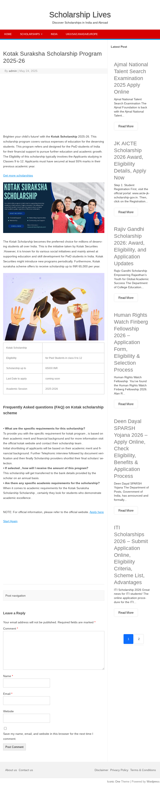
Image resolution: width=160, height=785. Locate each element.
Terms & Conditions (143, 770)
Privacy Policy (119, 770)
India (54, 34)
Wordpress (153, 781)
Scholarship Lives (80, 14)
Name (8, 676)
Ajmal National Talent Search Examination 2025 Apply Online (131, 78)
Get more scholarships (18, 175)
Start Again (10, 521)
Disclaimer (102, 770)
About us (11, 770)
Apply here (97, 512)
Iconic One (113, 781)
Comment (10, 628)
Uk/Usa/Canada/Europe (82, 34)
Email (7, 693)
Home (8, 34)
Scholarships (30, 34)
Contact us (26, 770)
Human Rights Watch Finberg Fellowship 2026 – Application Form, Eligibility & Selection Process (131, 342)
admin (13, 71)
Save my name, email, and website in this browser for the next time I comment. (48, 736)
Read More (126, 126)
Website (8, 711)
